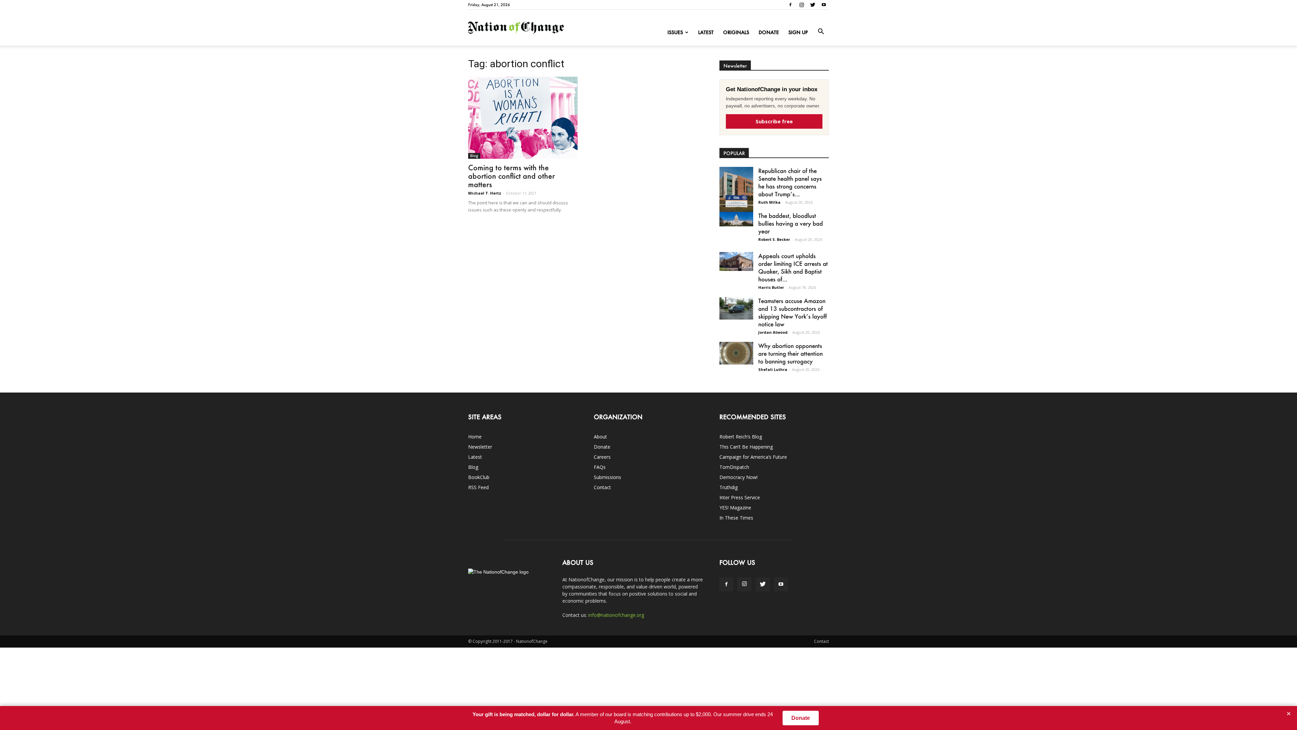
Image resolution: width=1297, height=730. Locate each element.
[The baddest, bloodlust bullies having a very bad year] (736, 219)
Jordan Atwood (773, 332)
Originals (736, 32)
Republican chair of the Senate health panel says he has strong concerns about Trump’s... (790, 182)
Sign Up (798, 32)
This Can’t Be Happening (746, 447)
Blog (474, 155)
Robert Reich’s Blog (740, 436)
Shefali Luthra (772, 369)
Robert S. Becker (774, 239)
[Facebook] (790, 4)
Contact (602, 487)
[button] (821, 32)
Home (475, 436)
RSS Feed (478, 487)
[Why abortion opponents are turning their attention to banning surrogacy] (736, 353)
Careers (602, 457)
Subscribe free (774, 121)
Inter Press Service (739, 497)
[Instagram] (801, 4)
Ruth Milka (769, 202)
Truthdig (728, 487)
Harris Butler (771, 287)
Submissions (607, 477)
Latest (706, 32)
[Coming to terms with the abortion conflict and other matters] (523, 118)
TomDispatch (734, 467)
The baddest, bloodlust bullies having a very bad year (790, 223)
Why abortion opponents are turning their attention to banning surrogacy (790, 353)
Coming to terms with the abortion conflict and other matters (511, 176)
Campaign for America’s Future (753, 457)
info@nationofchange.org (616, 615)
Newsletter (480, 447)
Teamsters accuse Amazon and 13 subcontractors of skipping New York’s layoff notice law (792, 312)
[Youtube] (824, 4)
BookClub (478, 477)
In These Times (736, 517)
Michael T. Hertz (484, 193)
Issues (675, 32)
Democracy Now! (738, 477)
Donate (769, 32)
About (600, 436)
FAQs (600, 467)
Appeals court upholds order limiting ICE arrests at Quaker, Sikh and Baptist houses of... (793, 267)
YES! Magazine (735, 507)
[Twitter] (813, 4)
